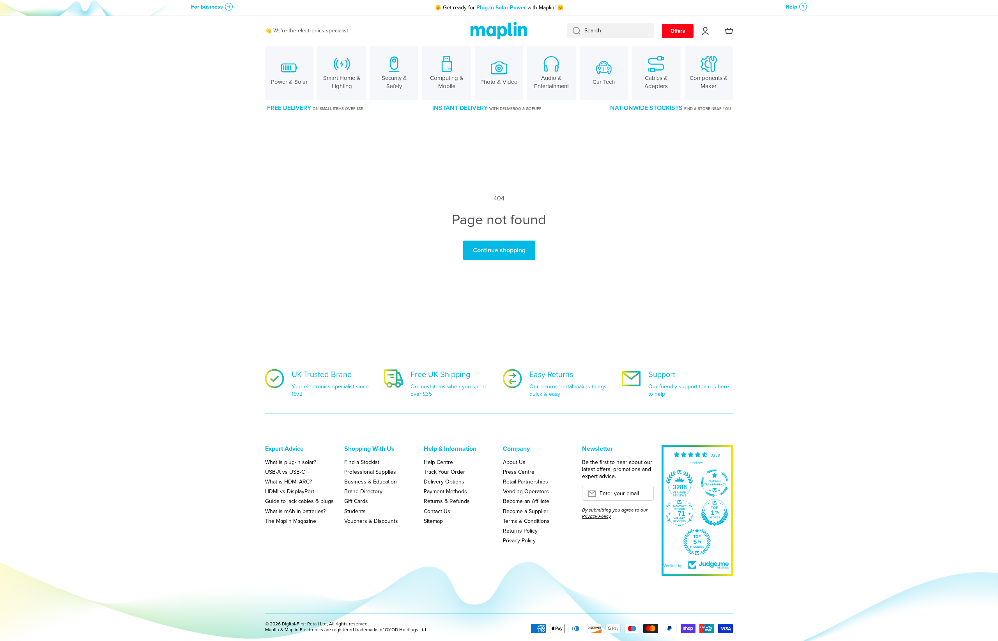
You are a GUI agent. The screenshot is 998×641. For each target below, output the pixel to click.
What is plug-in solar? (290, 462)
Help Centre (438, 462)
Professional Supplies (370, 472)
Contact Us (437, 511)
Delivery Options (444, 481)
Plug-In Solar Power (501, 8)
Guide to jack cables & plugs (299, 501)
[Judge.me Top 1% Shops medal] (714, 512)
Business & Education (370, 481)
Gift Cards (356, 501)
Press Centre (518, 472)
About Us (514, 462)
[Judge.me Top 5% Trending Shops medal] (697, 542)
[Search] (573, 30)
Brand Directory (363, 491)
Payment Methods (445, 491)
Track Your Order (444, 472)
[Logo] (499, 31)
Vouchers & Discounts (371, 521)
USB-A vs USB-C (285, 472)
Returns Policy (520, 531)
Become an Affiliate (526, 501)
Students (355, 511)
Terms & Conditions (526, 521)
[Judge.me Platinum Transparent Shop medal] (714, 483)
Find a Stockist (361, 462)
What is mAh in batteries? (295, 511)
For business (207, 7)
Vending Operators (526, 491)
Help (791, 7)
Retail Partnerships (525, 481)
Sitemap (433, 521)
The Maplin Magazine (290, 521)
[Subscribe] (644, 495)
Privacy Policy (519, 540)
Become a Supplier (526, 511)
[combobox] (610, 30)
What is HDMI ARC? (288, 481)
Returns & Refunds (447, 501)
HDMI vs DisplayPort (289, 491)
